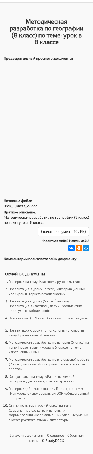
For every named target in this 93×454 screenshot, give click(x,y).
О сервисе (55, 435)
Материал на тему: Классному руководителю (45, 282)
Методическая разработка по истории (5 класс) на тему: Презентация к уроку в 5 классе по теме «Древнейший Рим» (49, 347)
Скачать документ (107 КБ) (63, 231)
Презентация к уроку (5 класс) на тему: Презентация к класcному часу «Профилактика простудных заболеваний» (46, 306)
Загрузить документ (26, 435)
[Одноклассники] (79, 248)
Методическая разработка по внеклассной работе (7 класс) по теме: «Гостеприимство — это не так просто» (49, 364)
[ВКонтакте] (71, 248)
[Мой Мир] (86, 248)
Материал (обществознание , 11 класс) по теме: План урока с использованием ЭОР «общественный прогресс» (49, 393)
